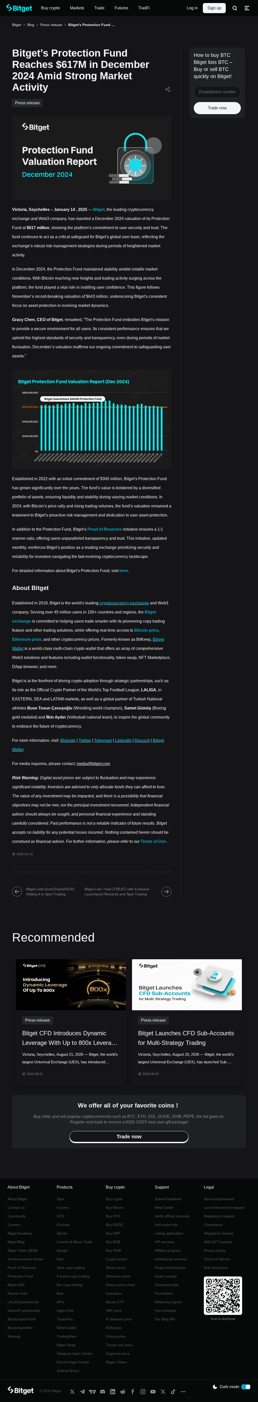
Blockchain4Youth (22, 1319)
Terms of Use (153, 841)
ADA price (113, 1328)
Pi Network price (119, 1319)
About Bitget (17, 1199)
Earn (60, 1259)
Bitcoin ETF (115, 1302)
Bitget (16, 25)
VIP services (164, 1242)
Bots (60, 1293)
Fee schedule (165, 1311)
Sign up (214, 8)
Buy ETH (113, 1216)
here (123, 571)
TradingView (66, 1336)
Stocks (62, 1233)
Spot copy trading (71, 1268)
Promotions (164, 1293)
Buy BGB (113, 1242)
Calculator (114, 1293)
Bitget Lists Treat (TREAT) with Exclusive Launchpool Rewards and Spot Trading (117, 891)
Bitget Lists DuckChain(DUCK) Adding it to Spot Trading (50, 891)
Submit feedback (168, 1199)
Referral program (168, 1302)
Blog (30, 25)
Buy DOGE (114, 1225)
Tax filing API (165, 1319)
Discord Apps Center (73, 1362)
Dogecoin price (118, 1353)
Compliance (213, 1225)
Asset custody (166, 1276)
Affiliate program (168, 1250)
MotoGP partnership (24, 1311)
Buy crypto (114, 1199)
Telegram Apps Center (74, 1353)
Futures (63, 1208)
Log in (192, 8)
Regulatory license (218, 1233)
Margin (62, 1250)
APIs (60, 1302)
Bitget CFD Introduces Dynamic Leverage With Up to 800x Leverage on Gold (70, 1039)
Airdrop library (68, 1371)
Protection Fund (20, 1276)
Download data (167, 1285)
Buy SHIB (113, 1250)
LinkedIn (123, 740)
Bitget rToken (116, 1362)
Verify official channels (172, 1216)
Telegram (103, 740)
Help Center (164, 1208)
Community (17, 1216)
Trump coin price (119, 1345)
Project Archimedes (170, 1268)
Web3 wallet (66, 1328)
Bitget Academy (20, 1233)
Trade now (217, 108)
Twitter (85, 740)
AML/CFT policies (218, 1242)
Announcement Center (26, 1259)
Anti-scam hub (166, 1225)
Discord (142, 740)
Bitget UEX (16, 1285)
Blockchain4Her (20, 1328)
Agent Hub (65, 1311)
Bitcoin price (146, 630)
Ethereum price (26, 639)
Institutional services (171, 1259)
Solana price (116, 1336)
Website (68, 740)
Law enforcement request (224, 1208)
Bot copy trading (70, 1285)
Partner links (17, 1293)
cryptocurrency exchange (124, 603)
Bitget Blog (16, 1242)
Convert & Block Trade (74, 1242)
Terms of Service (217, 1259)
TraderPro (65, 1319)
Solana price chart (120, 1285)
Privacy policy (214, 1250)
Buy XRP (113, 1233)
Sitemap (14, 1336)
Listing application (169, 1233)
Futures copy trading (73, 1276)
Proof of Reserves (104, 529)
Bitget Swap (66, 1345)
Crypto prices (116, 1259)
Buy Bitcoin (114, 1208)
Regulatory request (219, 1216)
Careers (14, 1225)
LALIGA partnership (23, 1302)
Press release (51, 25)
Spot (60, 1199)
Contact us (16, 1208)
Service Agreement (219, 1199)
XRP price (114, 1311)
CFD (60, 1216)
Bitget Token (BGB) (23, 1250)
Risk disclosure (216, 1268)
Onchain (63, 1225)
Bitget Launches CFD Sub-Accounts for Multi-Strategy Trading (186, 1038)
